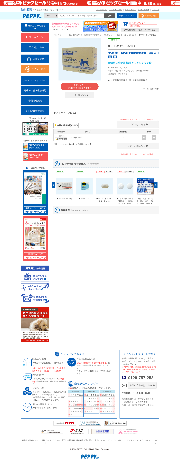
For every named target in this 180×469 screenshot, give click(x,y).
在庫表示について (83, 144)
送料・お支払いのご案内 (62, 144)
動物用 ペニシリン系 (125, 35)
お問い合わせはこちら (141, 385)
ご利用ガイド (101, 10)
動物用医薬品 (74, 35)
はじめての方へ (59, 29)
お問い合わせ (143, 10)
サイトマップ (130, 10)
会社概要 (71, 440)
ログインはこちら (78, 95)
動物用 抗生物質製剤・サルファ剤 (98, 35)
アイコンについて (150, 89)
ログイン (155, 10)
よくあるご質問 (115, 10)
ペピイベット (58, 35)
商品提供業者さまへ (30, 440)
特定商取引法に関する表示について (90, 440)
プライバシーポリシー (116, 440)
